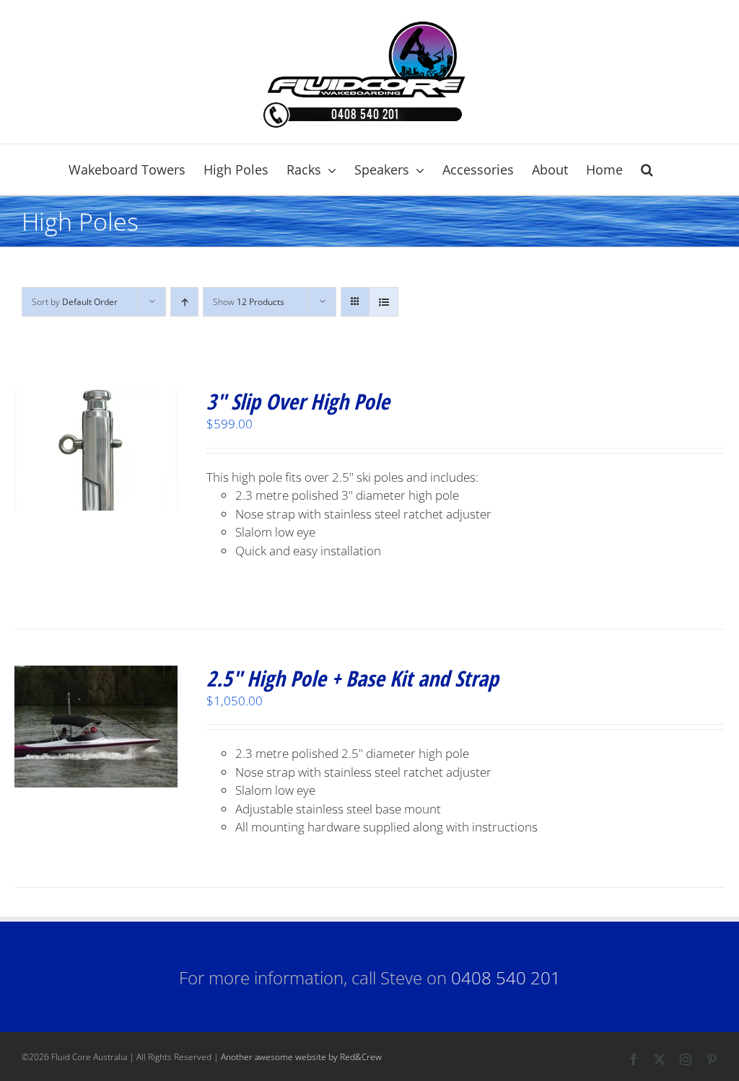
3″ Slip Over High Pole (298, 401)
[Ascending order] (184, 302)
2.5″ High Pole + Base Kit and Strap (352, 678)
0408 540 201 (506, 977)
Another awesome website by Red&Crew (301, 1057)
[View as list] (384, 302)
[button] (647, 169)
